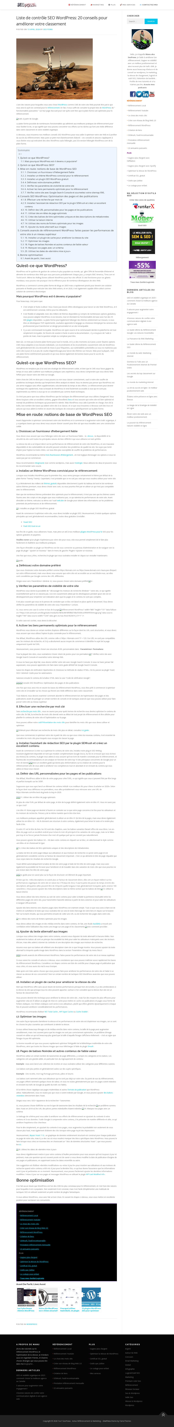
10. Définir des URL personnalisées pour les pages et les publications (59, 209)
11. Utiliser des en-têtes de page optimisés (46, 213)
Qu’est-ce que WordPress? (34, 157)
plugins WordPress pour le (91, 532)
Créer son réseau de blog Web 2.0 (34, 1228)
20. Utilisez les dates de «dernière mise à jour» (48, 251)
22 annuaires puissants (29, 1249)
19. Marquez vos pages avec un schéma (44, 247)
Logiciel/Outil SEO (132, 1373)
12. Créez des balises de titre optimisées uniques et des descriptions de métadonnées (67, 216)
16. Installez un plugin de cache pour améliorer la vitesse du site (56, 237)
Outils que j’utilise (27, 1270)
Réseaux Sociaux (132, 1389)
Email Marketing (131, 1361)
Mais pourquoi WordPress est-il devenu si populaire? (51, 161)
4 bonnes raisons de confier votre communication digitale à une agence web (141, 321)
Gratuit (128, 1365)
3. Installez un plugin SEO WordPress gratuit (47, 179)
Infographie (130, 1369)
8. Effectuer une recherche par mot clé (43, 199)
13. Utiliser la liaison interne (39, 219)
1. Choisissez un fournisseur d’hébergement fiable (49, 172)
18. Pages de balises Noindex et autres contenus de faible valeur (56, 244)
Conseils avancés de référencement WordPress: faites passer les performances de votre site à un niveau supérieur (67, 232)
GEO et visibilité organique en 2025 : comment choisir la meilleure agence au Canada (142, 301)
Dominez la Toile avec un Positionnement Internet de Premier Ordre (142, 365)
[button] (17, 119)
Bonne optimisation (31, 254)
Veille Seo (129, 1397)
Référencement (131, 1385)
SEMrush (87, 743)
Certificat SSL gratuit (28, 1266)
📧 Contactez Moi (149, 5)
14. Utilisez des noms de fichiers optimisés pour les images (54, 223)
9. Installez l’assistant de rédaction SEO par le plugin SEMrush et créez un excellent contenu (65, 205)
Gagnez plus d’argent (28, 1257)
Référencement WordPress (31, 1232)
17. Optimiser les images (37, 241)
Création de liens (27, 1236)
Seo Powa (48, 29)
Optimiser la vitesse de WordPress (34, 1261)
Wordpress (31, 1324)
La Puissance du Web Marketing (140, 338)
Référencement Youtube (30, 1219)
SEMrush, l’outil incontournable (32, 1240)
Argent (128, 1349)
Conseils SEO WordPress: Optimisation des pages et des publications (59, 196)
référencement (53, 108)
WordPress (62, 104)
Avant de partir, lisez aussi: (38, 258)
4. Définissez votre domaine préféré (42, 182)
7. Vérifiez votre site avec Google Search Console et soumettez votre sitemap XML (64, 192)
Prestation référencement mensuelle (35, 1245)
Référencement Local (29, 1215)
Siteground (39, 463)
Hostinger (79, 463)
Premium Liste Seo (133, 1381)
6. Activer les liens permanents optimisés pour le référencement (56, 189)
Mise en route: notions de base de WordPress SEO (48, 168)
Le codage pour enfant (29, 1274)
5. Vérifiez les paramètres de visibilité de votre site (49, 185)
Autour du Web (131, 1353)
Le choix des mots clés (29, 1224)
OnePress (107, 1421)
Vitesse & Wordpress (133, 1401)
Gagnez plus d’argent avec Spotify (142, 166)
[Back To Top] (163, 1415)
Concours (129, 1357)
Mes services (95, 1373)
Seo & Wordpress (132, 1393)
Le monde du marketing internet (140, 382)
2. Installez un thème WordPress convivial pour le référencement (57, 175)
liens (70, 399)
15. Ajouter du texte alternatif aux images (45, 226)
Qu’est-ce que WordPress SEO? (37, 165)
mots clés (37, 711)
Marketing (129, 1377)
